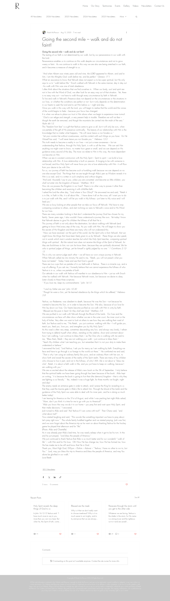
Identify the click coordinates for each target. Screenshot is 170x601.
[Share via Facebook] (43, 477)
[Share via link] (60, 477)
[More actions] (126, 32)
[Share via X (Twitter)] (49, 477)
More (122, 16)
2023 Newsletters (108, 16)
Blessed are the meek (80, 505)
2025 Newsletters (71, 16)
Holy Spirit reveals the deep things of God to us (46, 507)
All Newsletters (36, 16)
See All (137, 497)
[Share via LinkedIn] (55, 477)
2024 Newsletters (90, 16)
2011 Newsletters (49, 469)
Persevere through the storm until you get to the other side (122, 507)
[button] (136, 16)
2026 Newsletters (53, 16)
